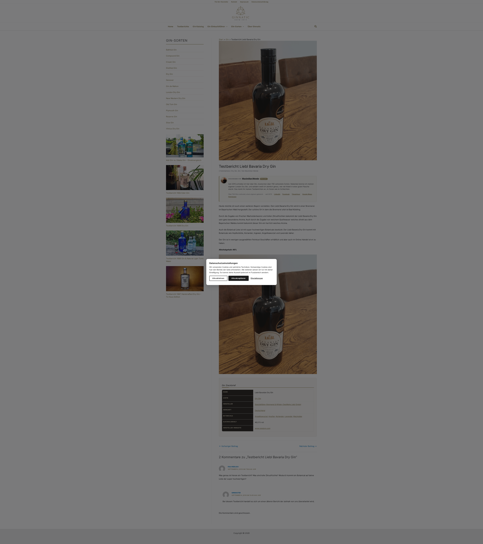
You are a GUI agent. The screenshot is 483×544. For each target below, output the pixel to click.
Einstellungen (257, 278)
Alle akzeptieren (238, 278)
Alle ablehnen (218, 278)
